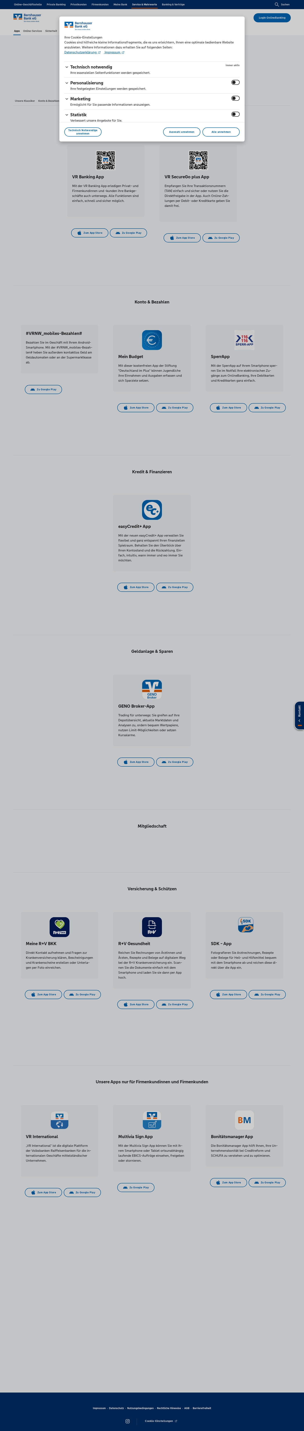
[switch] (235, 82)
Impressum (112, 52)
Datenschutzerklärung (80, 52)
